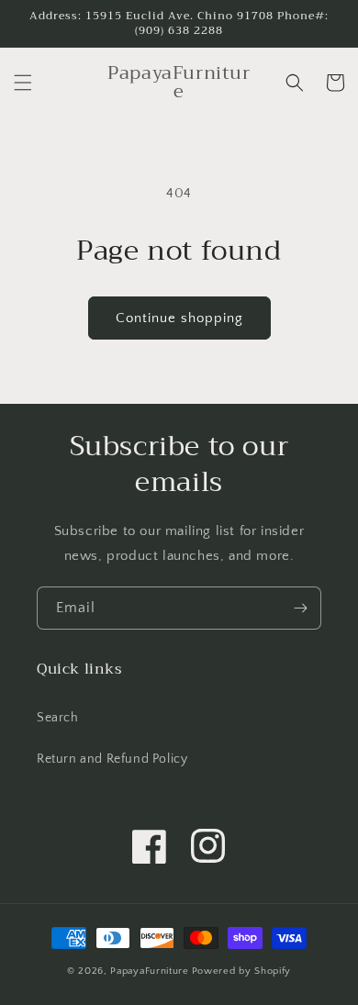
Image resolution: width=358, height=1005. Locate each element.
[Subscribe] (300, 608)
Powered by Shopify (242, 971)
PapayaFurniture (149, 971)
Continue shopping (179, 318)
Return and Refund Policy (112, 759)
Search (58, 717)
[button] (23, 82)
